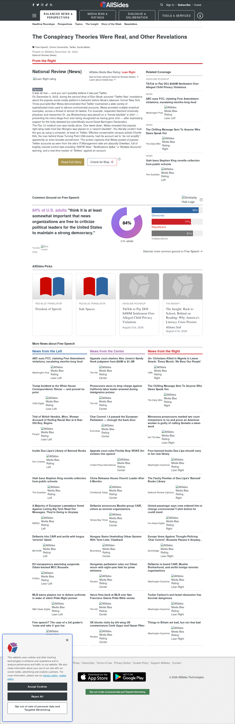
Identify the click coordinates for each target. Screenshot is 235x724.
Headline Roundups (43, 24)
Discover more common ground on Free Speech (171, 251)
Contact (176, 663)
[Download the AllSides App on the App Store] (94, 677)
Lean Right (128, 72)
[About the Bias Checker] (119, 159)
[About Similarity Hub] (201, 200)
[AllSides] (114, 5)
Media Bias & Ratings (98, 15)
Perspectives (65, 24)
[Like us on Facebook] (33, 4)
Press (76, 663)
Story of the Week (111, 24)
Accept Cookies (37, 686)
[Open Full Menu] (34, 16)
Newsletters (130, 24)
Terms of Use (104, 663)
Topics (79, 24)
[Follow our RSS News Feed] (51, 4)
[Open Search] (162, 5)
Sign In (170, 5)
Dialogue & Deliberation (137, 15)
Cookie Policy (141, 663)
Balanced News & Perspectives (58, 15)
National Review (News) (44, 55)
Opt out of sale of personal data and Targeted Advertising (117, 691)
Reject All (37, 696)
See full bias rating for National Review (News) (112, 76)
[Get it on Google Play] (129, 677)
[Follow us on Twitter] (38, 4)
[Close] (67, 640)
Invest (197, 5)
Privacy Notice (122, 663)
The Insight (92, 24)
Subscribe (184, 5)
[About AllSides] (200, 15)
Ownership (88, 663)
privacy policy (50, 675)
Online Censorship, (59, 47)
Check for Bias (99, 162)
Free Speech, (42, 47)
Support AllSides (160, 663)
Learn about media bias (101, 79)
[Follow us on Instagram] (42, 4)
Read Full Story (71, 162)
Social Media (83, 47)
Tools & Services (176, 15)
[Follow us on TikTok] (46, 4)
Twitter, (72, 47)
